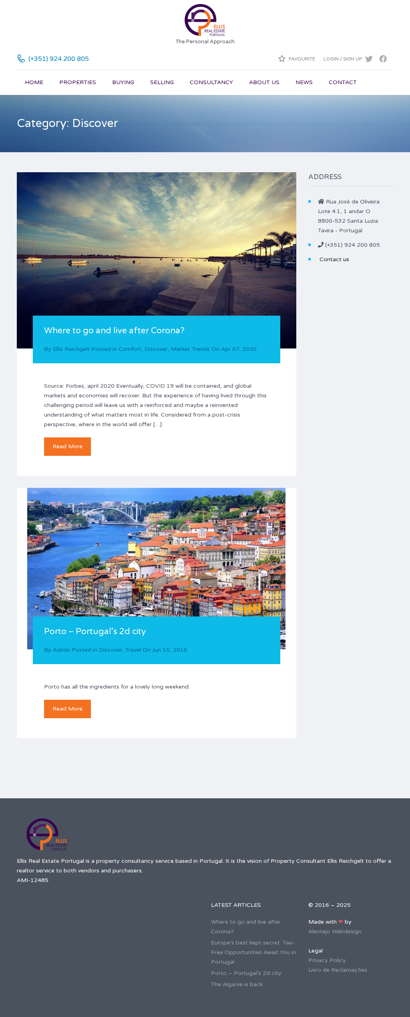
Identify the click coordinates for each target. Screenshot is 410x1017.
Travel (133, 649)
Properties (77, 82)
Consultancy (211, 82)
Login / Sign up (343, 59)
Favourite (301, 59)
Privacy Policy (327, 960)
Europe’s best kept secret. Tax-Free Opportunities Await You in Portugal (253, 952)
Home (34, 82)
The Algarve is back (237, 984)
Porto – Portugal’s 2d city (95, 631)
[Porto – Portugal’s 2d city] (156, 568)
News (304, 82)
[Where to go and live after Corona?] (156, 260)
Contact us (334, 259)
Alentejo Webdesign (335, 931)
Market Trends (190, 349)
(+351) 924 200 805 (58, 59)
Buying (123, 82)
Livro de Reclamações (337, 970)
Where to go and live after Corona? (114, 331)
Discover (156, 349)
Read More (67, 446)
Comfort (130, 349)
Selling (162, 82)
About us (264, 82)
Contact (343, 82)
